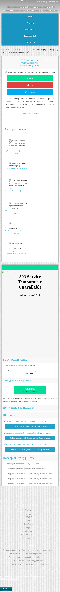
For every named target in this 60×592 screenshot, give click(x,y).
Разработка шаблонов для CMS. (28, 560)
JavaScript (28, 524)
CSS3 (28, 514)
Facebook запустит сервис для (16, 253)
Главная (30, 17)
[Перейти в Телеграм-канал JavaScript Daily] (9, 272)
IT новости (28, 538)
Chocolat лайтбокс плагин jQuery (16, 168)
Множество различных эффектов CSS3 (28, 553)
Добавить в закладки (30, 113)
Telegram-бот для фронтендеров (47, 2)
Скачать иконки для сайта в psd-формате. (28, 557)
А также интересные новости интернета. (28, 564)
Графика (29, 527)
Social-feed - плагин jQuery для (15, 191)
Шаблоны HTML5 (30, 29)
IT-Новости (30, 42)
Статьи (28, 531)
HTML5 (28, 517)
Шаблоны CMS (30, 36)
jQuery (28, 521)
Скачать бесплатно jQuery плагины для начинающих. (28, 550)
